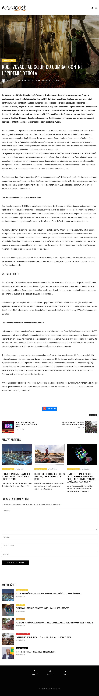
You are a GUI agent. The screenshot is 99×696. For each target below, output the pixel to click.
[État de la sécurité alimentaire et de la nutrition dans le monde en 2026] (8, 639)
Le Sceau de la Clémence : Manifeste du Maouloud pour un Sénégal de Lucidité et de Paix (16, 477)
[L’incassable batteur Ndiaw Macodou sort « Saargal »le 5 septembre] (8, 610)
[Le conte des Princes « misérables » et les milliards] (8, 653)
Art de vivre (9, 60)
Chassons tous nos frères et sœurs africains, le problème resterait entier (49, 477)
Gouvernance (22, 648)
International (23, 634)
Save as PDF (51, 409)
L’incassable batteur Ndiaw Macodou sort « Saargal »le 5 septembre (42, 608)
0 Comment (44, 81)
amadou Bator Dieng (14, 81)
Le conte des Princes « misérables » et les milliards (36, 651)
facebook (34, 674)
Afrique (20, 619)
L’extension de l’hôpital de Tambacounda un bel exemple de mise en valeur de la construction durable (54, 622)
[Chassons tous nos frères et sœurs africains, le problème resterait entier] (49, 454)
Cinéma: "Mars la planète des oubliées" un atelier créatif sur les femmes (26, 426)
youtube (50, 674)
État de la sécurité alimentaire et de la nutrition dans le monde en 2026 (43, 637)
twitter (65, 674)
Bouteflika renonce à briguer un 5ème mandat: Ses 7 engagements (73, 425)
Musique (20, 605)
